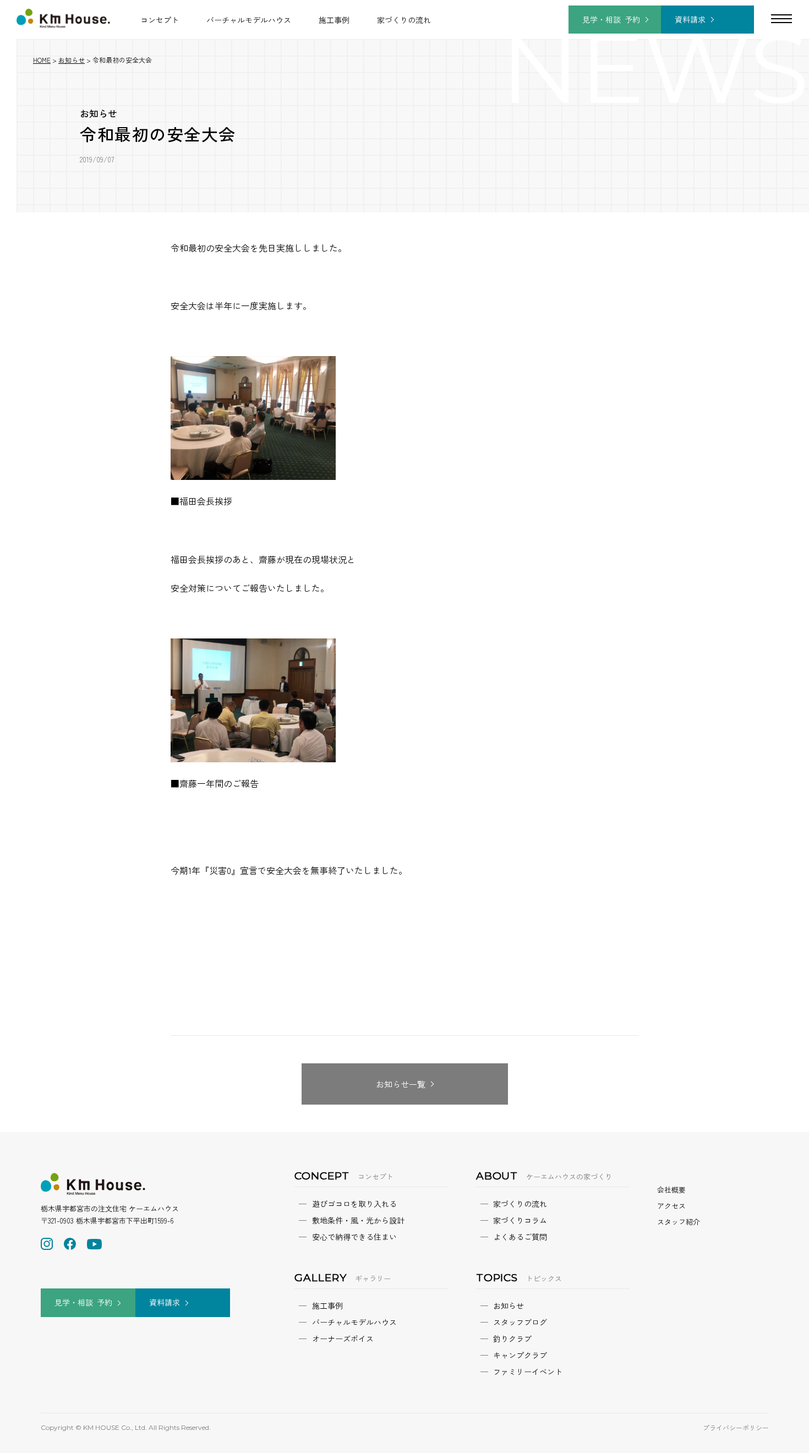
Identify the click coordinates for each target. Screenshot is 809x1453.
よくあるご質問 (520, 1236)
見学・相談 (611, 19)
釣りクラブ (512, 1338)
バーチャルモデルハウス (248, 19)
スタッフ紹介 (678, 1221)
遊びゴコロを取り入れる (354, 1203)
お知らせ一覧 (400, 1084)
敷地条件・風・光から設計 (358, 1220)
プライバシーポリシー (736, 1427)
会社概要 (671, 1189)
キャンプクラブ (520, 1355)
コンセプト (159, 19)
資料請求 (690, 19)
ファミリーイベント (527, 1371)
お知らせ (98, 113)
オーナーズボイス (343, 1338)
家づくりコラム (520, 1220)
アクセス (671, 1205)
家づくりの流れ (404, 19)
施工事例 (334, 19)
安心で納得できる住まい (354, 1236)
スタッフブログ (520, 1322)
